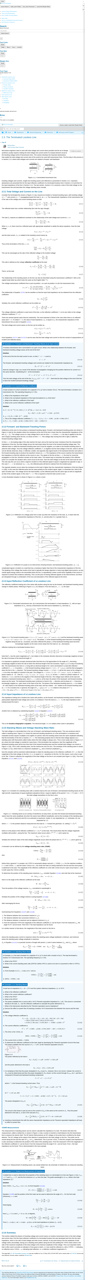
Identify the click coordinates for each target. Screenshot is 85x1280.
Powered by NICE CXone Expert (25, 1272)
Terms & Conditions (69, 1276)
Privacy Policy (59, 1276)
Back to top (5, 1260)
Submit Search (5, 33)
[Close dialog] (1, 117)
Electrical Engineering (35, 132)
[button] (6, 100)
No (26, 1266)
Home (9, 132)
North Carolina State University (16, 147)
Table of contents (76, 151)
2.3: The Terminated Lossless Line (19, 1253)
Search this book (4, 28)
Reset (2, 44)
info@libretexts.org (31, 1277)
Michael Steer (11, 145)
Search (4, 129)
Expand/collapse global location (82, 132)
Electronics (50, 132)
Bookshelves (20, 132)
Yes (20, 1266)
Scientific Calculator (8, 88)
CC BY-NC (74, 1253)
